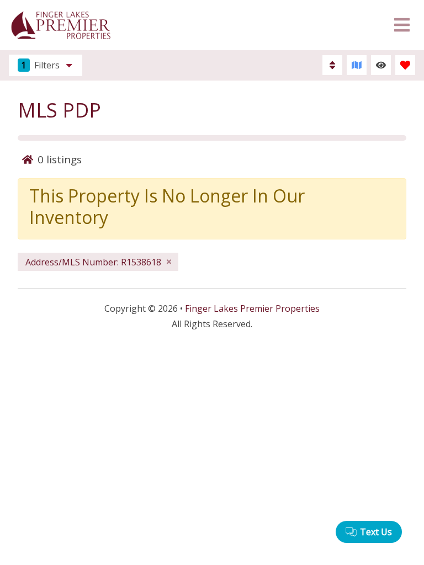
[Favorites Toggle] (405, 65)
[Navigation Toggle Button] (402, 25)
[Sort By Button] (332, 65)
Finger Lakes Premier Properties (252, 308)
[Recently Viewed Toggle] (381, 65)
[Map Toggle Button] (357, 65)
